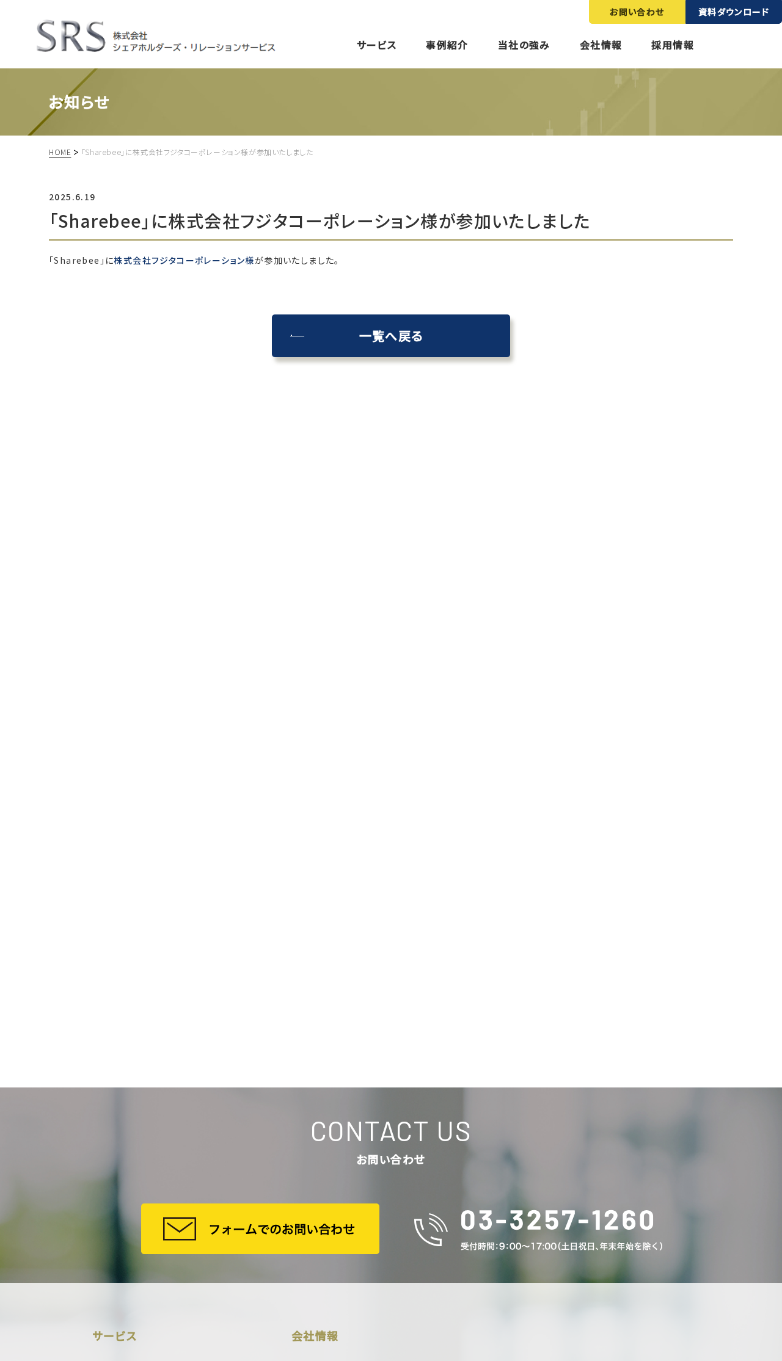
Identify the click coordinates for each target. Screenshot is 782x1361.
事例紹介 (447, 44)
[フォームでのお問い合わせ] (260, 1228)
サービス (377, 44)
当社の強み (524, 44)
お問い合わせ (637, 11)
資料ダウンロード (733, 11)
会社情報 (601, 44)
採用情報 (672, 44)
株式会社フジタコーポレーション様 (184, 260)
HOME (60, 152)
